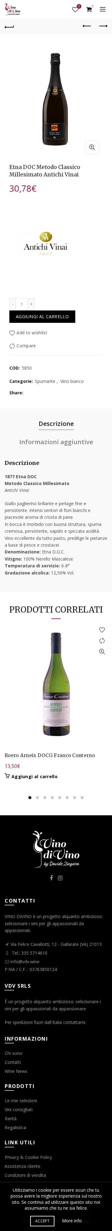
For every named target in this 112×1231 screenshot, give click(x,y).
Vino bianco (72, 381)
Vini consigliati (19, 1109)
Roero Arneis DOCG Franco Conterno (50, 755)
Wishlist (79, 6)
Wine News (16, 1071)
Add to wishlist (31, 333)
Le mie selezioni (21, 1100)
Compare (26, 346)
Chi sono (13, 1053)
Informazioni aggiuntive (56, 442)
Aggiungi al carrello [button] (35, 776)
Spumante (45, 381)
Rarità (10, 1118)
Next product (102, 26)
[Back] (9, 26)
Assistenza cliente (22, 1166)
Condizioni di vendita (25, 1175)
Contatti (13, 1062)
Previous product (87, 26)
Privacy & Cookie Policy (28, 1157)
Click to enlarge (92, 147)
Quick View (101, 651)
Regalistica (15, 1127)
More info (72, 1221)
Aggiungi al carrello (42, 316)
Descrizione (56, 423)
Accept (42, 1221)
